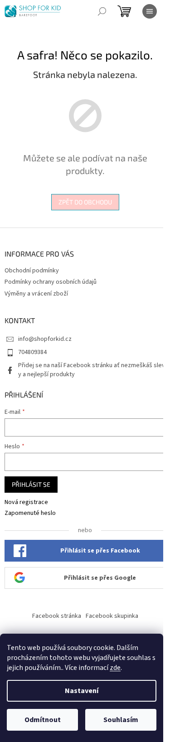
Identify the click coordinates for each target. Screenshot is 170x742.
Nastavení (81, 691)
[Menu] (150, 11)
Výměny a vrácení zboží (36, 293)
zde (115, 668)
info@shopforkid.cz (45, 339)
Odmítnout (42, 720)
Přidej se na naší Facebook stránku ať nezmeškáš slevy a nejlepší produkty (91, 369)
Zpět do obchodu (85, 202)
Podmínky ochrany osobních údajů (51, 281)
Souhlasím (120, 720)
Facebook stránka (56, 616)
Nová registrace (26, 502)
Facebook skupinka (112, 616)
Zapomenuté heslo (30, 513)
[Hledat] (102, 11)
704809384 (32, 352)
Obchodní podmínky (32, 270)
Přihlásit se (31, 484)
